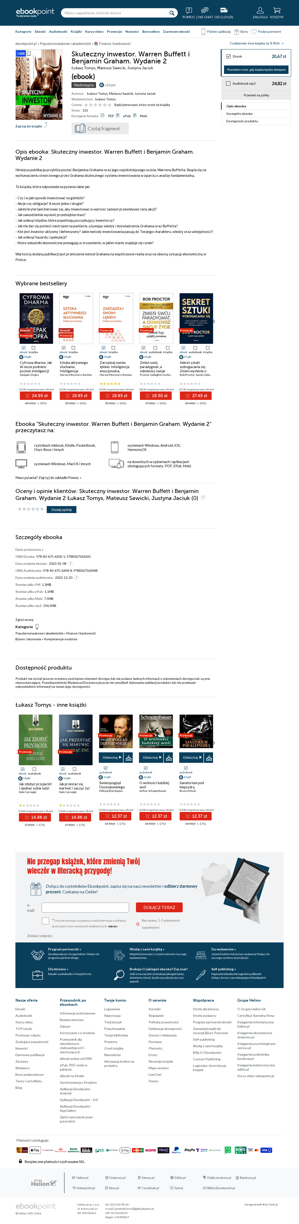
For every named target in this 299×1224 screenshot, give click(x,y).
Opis (236, 106)
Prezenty (110, 1042)
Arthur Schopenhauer (153, 791)
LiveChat (155, 1074)
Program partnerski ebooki (212, 1022)
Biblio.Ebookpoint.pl (221, 1188)
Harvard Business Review (76, 375)
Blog (18, 1088)
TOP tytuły (23, 1029)
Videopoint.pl (85, 1188)
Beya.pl (114, 1188)
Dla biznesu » (58, 969)
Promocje (114, 31)
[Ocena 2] (91, 105)
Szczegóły (239, 114)
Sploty (178, 1188)
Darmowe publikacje (30, 1055)
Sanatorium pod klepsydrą (192, 785)
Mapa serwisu (159, 1068)
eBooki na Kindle (72, 1076)
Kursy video (94, 31)
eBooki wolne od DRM (76, 1059)
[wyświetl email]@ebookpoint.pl (134, 1208)
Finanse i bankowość (81, 633)
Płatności (155, 1048)
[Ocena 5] (105, 105)
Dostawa (155, 1042)
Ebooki (40, 31)
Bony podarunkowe (29, 1074)
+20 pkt (110, 85)
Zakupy (65, 1026)
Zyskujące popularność (32, 1042)
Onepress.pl (117, 1178)
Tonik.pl (273, 1204)
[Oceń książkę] (98, 105)
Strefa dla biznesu (206, 1009)
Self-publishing (204, 1039)
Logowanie (112, 1009)
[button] (213, 321)
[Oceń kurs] (31, 509)
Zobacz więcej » (40, 935)
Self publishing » (223, 969)
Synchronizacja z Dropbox (78, 1082)
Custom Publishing (207, 1059)
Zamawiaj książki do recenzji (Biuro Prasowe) (210, 1031)
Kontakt (155, 1009)
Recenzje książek (161, 1061)
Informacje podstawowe (77, 1013)
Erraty (153, 1055)
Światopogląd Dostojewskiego (112, 785)
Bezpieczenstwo (72, 1020)
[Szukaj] (172, 13)
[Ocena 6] (109, 105)
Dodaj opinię (61, 509)
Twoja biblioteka (116, 1035)
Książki (76, 31)
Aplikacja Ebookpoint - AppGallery (76, 1108)
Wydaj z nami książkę (208, 1046)
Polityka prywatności (164, 1022)
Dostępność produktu (242, 121)
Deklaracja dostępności (165, 1029)
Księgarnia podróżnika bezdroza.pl (253, 1056)
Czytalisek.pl (150, 1188)
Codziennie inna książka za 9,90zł (254, 43)
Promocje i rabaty (28, 1035)
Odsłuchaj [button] (110, 757)
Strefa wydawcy (204, 1016)
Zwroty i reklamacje (163, 1035)
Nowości (132, 31)
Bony (244, 31)
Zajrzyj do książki (28, 126)
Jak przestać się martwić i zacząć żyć (74, 786)
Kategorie (23, 31)
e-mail (30, 907)
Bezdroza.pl (248, 1178)
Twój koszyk (113, 1022)
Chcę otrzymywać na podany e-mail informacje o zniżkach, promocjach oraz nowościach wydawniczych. (89, 923)
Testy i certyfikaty (28, 1081)
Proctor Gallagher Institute (156, 375)
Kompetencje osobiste (60, 639)
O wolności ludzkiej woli (154, 785)
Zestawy (21, 1061)
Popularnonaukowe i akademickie (39, 633)
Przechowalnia (114, 1029)
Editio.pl (180, 1178)
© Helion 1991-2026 (28, 1213)
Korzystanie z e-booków (77, 1033)
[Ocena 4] (100, 105)
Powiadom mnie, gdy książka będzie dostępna (256, 69)
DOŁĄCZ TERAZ (159, 907)
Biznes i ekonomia (28, 639)
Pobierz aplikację (219, 31)
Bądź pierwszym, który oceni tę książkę (142, 105)
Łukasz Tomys (97, 93)
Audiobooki (58, 31)
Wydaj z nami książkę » (147, 949)
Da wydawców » (223, 949)
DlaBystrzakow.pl (219, 1178)
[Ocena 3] (95, 105)
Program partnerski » (64, 949)
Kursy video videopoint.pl (255, 1076)
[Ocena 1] (86, 105)
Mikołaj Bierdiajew (111, 791)
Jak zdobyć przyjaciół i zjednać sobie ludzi (35, 786)
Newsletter (112, 1055)
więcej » (113, 926)
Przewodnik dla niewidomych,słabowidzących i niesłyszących (72, 1045)
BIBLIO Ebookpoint (207, 1052)
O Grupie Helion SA (251, 1009)
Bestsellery (151, 31)
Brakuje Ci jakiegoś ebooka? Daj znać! (159, 969)
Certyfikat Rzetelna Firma (255, 1016)
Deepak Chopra (29, 375)
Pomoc (73, 477)
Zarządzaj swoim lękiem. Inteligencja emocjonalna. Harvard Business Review (114, 370)
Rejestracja (112, 1016)
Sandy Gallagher (206, 375)
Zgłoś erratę (24, 620)
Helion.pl (82, 1178)
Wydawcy (22, 1068)
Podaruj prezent (269, 31)
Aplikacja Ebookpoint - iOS (79, 1100)
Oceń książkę (113, 1048)
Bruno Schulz (188, 791)
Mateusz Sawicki (121, 93)
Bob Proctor (187, 375)
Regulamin (156, 1016)
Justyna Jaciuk (145, 93)
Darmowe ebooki (176, 31)
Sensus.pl (148, 1178)
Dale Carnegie (27, 792)
